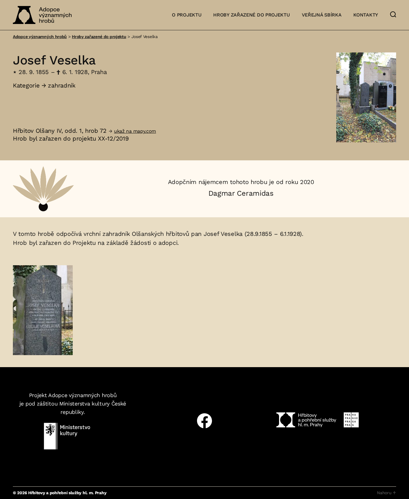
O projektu (186, 15)
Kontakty (365, 15)
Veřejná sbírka (322, 15)
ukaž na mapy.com (135, 131)
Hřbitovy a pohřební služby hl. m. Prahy (67, 492)
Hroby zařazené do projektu (251, 15)
